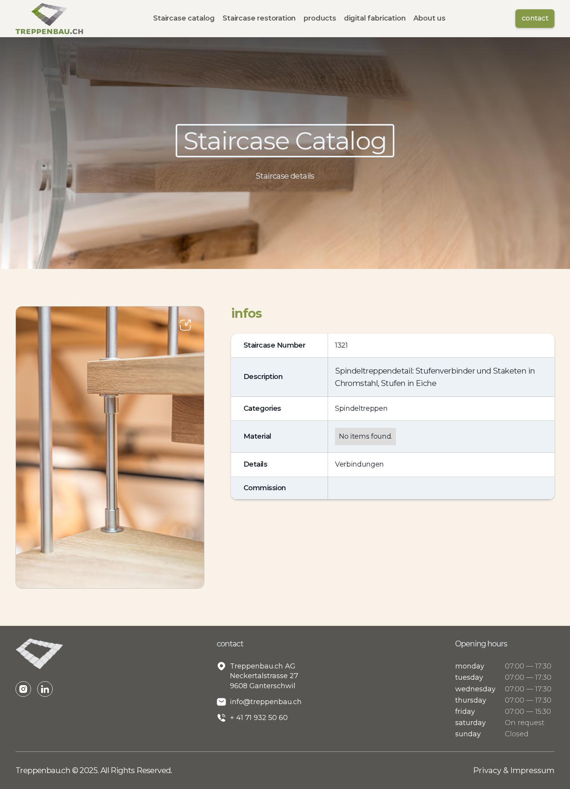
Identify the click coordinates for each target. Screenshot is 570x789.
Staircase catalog (184, 18)
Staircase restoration (259, 18)
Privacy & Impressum (513, 770)
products (320, 18)
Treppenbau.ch (44, 770)
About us (429, 18)
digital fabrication (375, 18)
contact (535, 18)
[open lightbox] (110, 447)
